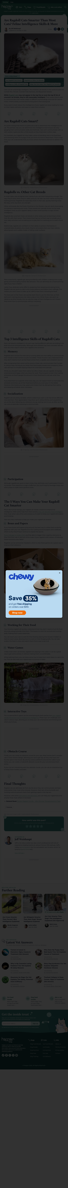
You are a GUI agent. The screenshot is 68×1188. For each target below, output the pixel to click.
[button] (60, 573)
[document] (34, 594)
